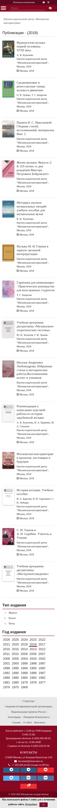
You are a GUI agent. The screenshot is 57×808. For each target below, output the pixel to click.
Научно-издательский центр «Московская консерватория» (26, 21)
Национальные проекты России (28, 711)
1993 (33, 668)
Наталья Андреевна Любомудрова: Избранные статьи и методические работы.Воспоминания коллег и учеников (34, 370)
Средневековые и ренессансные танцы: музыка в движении (31, 86)
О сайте (27, 722)
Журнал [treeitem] (13, 612)
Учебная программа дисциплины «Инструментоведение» (33, 570)
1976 (6, 687)
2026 (6, 639)
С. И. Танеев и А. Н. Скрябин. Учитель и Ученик (34, 533)
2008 (32, 654)
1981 (6, 682)
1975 (15, 687)
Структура (28, 701)
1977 (41, 682)
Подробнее (31, 804)
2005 (15, 658)
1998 (33, 663)
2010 (15, 654)
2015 (15, 649)
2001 (6, 663)
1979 (24, 682)
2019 (24, 644)
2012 (41, 649)
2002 (41, 658)
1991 (6, 673)
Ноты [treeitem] (12, 623)
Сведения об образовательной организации (28, 706)
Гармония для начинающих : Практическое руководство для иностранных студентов (35, 286)
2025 (15, 639)
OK (43, 804)
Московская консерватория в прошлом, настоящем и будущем (35, 457)
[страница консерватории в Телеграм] (11, 770)
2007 (41, 654)
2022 (41, 639)
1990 (15, 673)
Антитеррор (14, 717)
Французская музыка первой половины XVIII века (31, 46)
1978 (33, 682)
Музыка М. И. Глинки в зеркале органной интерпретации (32, 250)
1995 (15, 668)
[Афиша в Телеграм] (28, 786)
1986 (6, 677)
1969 (24, 687)
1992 (41, 668)
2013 (33, 649)
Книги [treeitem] (12, 618)
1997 (41, 663)
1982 (41, 677)
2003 (33, 658)
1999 (24, 663)
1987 (41, 673)
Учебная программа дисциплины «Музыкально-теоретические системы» (35, 326)
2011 (6, 654)
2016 (6, 649)
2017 (41, 644)
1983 (33, 677)
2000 (15, 663)
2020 (15, 644)
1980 (15, 682)
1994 (24, 668)
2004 (24, 658)
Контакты (39, 722)
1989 (24, 673)
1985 (15, 677)
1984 (24, 677)
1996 (6, 668)
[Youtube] (45, 770)
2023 (33, 639)
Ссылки (16, 722)
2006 (6, 658)
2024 (24, 639)
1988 (33, 673)
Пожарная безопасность (36, 717)
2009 (24, 654)
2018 (33, 644)
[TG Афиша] (28, 770)
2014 (24, 649)
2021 (6, 644)
